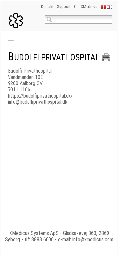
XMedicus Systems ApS (34, 233)
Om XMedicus (85, 6)
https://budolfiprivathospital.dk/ (40, 96)
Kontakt (47, 6)
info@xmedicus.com (92, 239)
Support (63, 6)
